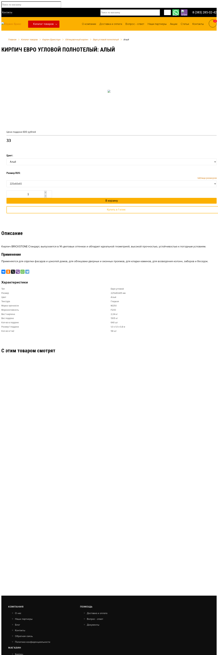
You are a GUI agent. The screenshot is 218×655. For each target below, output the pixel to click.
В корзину (111, 200)
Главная (12, 39)
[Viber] (18, 272)
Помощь (86, 606)
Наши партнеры (24, 619)
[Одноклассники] (8, 272)
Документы (93, 625)
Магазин (14, 647)
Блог (17, 625)
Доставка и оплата (97, 613)
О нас (18, 613)
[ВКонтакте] (3, 272)
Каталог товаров (43, 24)
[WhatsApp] (22, 272)
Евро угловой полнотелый (106, 39)
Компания (16, 606)
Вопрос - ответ (95, 619)
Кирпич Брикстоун (51, 39)
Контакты (7, 12)
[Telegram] (27, 272)
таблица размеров (207, 178)
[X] (13, 272)
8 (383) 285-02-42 (204, 12)
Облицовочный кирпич (76, 39)
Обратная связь (24, 636)
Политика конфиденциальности (32, 642)
